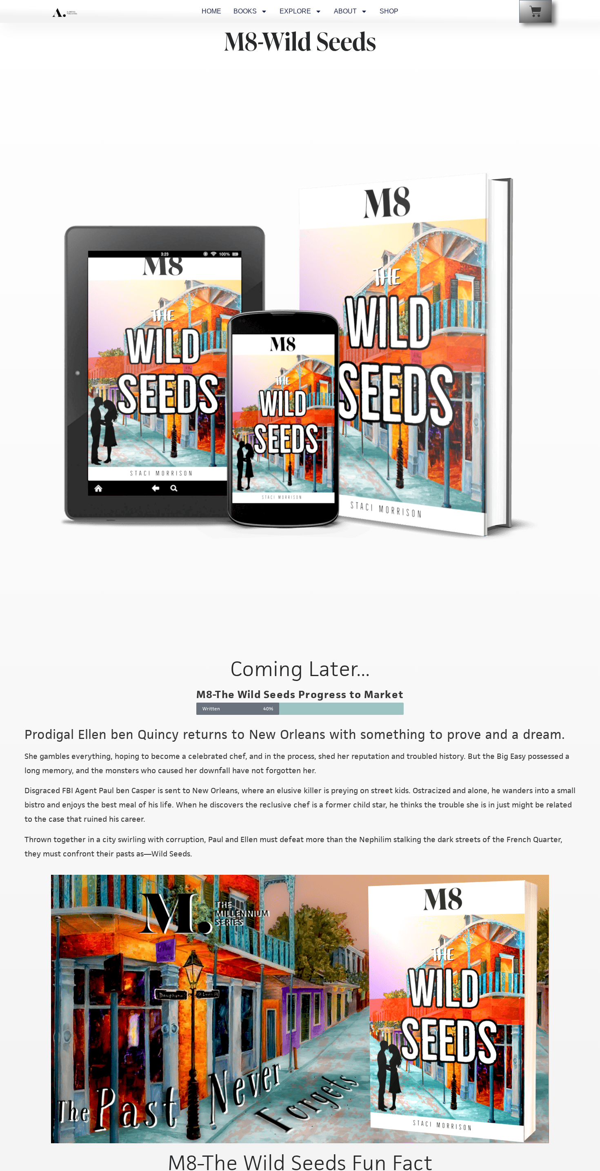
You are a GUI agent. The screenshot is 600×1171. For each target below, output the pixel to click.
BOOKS (245, 11)
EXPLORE (295, 11)
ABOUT (345, 11)
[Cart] (535, 11)
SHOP (389, 11)
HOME (211, 11)
